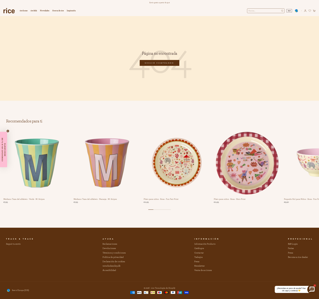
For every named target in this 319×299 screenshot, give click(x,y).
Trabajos (198, 257)
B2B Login (293, 244)
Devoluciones (109, 248)
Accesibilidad (109, 270)
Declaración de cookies (114, 261)
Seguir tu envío (13, 244)
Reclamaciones (110, 244)
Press (196, 261)
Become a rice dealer (298, 257)
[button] (66, 133)
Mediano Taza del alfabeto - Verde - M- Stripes (24, 199)
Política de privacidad (113, 257)
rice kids (34, 11)
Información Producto (205, 244)
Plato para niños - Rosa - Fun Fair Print (161, 199)
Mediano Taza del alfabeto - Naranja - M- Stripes (95, 199)
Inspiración (71, 11)
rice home (24, 11)
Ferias (291, 248)
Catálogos (199, 248)
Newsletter (199, 266)
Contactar (199, 253)
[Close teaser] (8, 131)
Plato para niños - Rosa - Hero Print (229, 199)
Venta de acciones (203, 270)
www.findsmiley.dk (111, 266)
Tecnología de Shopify (165, 288)
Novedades (44, 11)
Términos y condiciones (114, 253)
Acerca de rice (58, 11)
